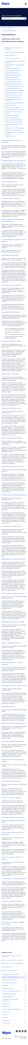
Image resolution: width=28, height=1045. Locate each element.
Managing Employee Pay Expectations (14, 52)
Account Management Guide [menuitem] (9, 982)
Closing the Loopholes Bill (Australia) (13, 817)
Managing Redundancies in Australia (13, 622)
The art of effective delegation (12, 107)
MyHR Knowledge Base (7, 27)
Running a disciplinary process (12, 97)
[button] (25, 974)
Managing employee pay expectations (13, 160)
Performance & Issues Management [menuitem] (11, 1009)
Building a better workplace (11, 77)
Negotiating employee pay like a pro (14, 84)
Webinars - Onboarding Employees (9, 970)
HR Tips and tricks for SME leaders (14, 122)
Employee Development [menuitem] (8, 996)
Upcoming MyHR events (7, 966)
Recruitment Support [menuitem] (7, 988)
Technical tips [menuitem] (5, 1020)
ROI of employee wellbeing (11, 117)
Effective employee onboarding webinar (14, 86)
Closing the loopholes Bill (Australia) (14, 119)
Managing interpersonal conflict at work (15, 103)
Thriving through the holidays (12, 58)
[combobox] (13, 18)
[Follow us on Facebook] (17, 1031)
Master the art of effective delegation (13, 723)
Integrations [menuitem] (5, 985)
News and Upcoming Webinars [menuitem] (10, 977)
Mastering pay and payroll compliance (14, 90)
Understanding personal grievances (13, 593)
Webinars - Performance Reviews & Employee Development (11, 956)
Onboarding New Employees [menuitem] (9, 993)
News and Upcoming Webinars (9, 30)
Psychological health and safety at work (15, 109)
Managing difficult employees (12, 73)
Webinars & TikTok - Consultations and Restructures (13, 963)
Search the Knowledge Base (11, 16)
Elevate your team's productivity (12, 901)
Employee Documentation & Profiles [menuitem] (11, 991)
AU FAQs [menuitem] (4, 1017)
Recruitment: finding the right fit (12, 79)
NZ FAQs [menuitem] (4, 1014)
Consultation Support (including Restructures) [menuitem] (10, 1000)
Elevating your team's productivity (13, 130)
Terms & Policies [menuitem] (6, 1023)
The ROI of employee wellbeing (11, 798)
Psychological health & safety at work (13, 741)
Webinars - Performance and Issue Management (12, 960)
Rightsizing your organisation (12, 68)
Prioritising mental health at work (13, 88)
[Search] (25, 18)
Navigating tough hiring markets (12, 75)
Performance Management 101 (12, 115)
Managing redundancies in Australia (13, 95)
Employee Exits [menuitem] (6, 1012)
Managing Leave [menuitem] (6, 1003)
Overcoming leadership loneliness (13, 81)
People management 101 (11, 55)
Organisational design (10, 105)
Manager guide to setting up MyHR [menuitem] (10, 974)
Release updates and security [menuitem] (9, 980)
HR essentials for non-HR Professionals (15, 128)
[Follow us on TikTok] (25, 1031)
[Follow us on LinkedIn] (22, 1031)
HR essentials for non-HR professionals (14, 878)
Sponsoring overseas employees (13, 70)
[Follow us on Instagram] (20, 1031)
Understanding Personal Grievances (14, 92)
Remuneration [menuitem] (5, 1006)
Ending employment (10, 136)
